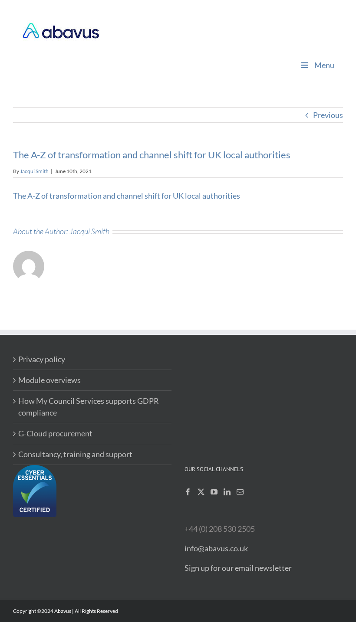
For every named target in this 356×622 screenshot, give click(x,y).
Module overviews (49, 380)
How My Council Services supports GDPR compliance (88, 406)
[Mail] (240, 491)
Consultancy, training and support (75, 454)
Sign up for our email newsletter (238, 568)
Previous (328, 115)
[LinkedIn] (227, 491)
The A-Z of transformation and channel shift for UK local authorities (126, 195)
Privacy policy (41, 359)
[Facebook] (188, 491)
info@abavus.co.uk (216, 548)
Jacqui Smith (34, 171)
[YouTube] (214, 491)
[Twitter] (201, 491)
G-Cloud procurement (55, 433)
